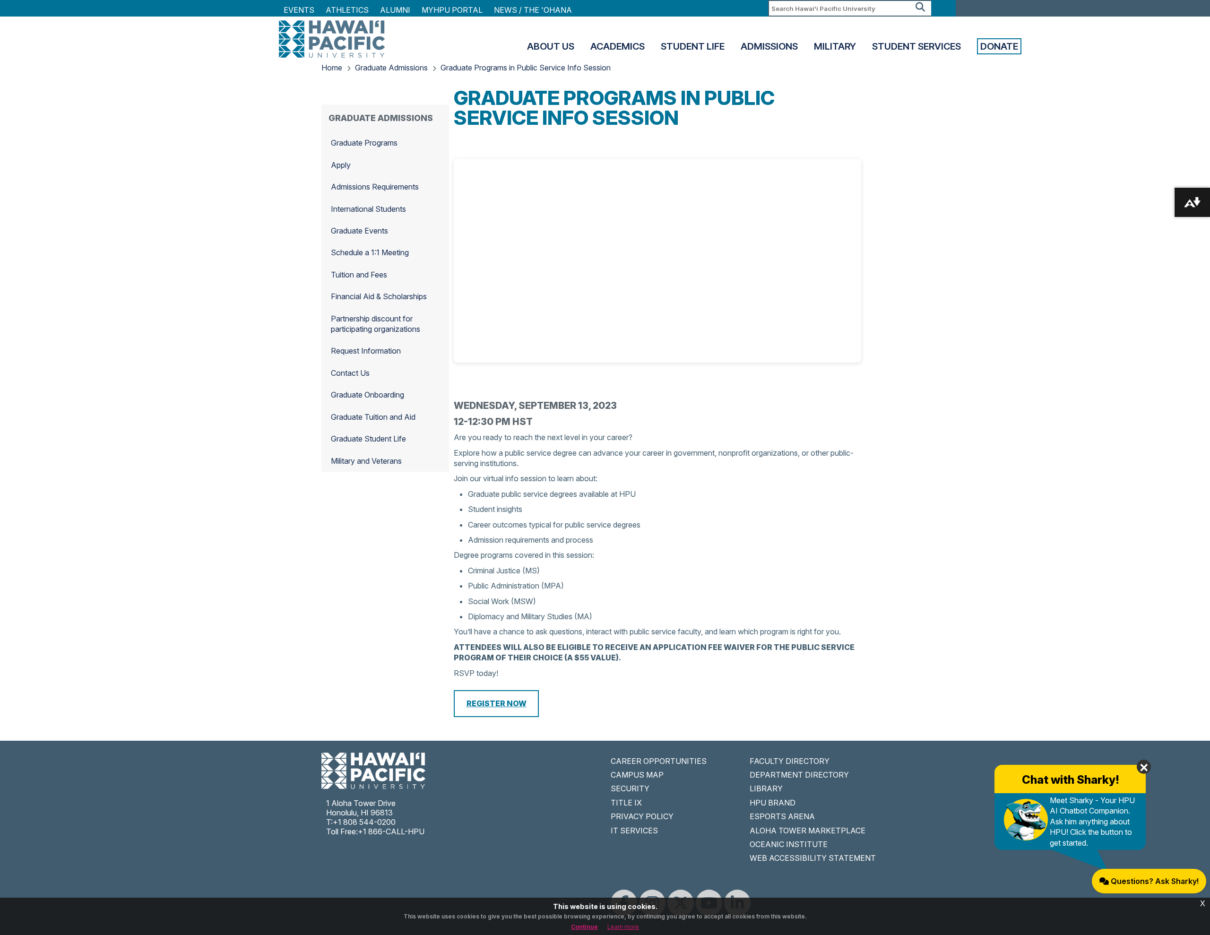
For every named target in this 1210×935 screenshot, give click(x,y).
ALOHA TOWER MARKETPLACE (807, 830)
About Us (550, 46)
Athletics (347, 10)
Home (331, 67)
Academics (617, 46)
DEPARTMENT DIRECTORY (799, 774)
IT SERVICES (634, 830)
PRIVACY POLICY (642, 816)
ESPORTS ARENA (782, 816)
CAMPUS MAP (637, 774)
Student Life (693, 46)
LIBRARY (766, 788)
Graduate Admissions (391, 67)
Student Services (916, 46)
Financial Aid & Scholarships (379, 296)
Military (835, 46)
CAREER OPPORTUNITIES (659, 761)
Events (299, 10)
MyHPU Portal (452, 10)
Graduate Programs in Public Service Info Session (526, 67)
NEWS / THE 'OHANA (533, 10)
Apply (341, 165)
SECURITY (630, 788)
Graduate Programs (364, 142)
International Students (368, 209)
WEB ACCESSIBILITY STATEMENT (813, 858)
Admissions (769, 46)
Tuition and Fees (359, 274)
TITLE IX (626, 802)
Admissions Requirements (375, 186)
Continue (584, 926)
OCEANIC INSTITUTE (789, 844)
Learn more (623, 926)
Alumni (395, 10)
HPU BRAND (772, 802)
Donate (999, 46)
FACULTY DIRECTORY (790, 761)
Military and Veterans (366, 461)
